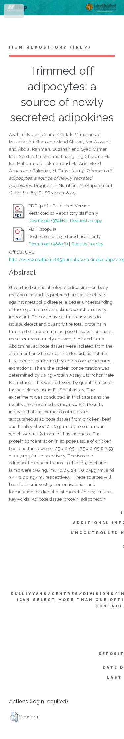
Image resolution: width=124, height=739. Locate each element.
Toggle (14, 12)
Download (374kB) (47, 220)
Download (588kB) (48, 243)
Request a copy (86, 220)
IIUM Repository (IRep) (50, 47)
